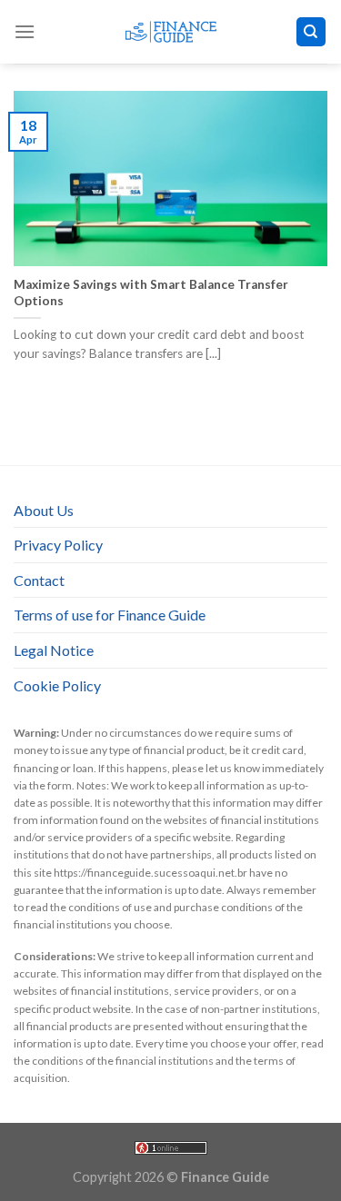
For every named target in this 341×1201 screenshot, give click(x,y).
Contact (39, 580)
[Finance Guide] (171, 32)
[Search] (311, 32)
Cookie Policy (57, 685)
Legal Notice (54, 650)
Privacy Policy (58, 544)
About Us (44, 510)
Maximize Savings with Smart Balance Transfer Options (151, 292)
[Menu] (24, 31)
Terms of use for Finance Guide (110, 614)
